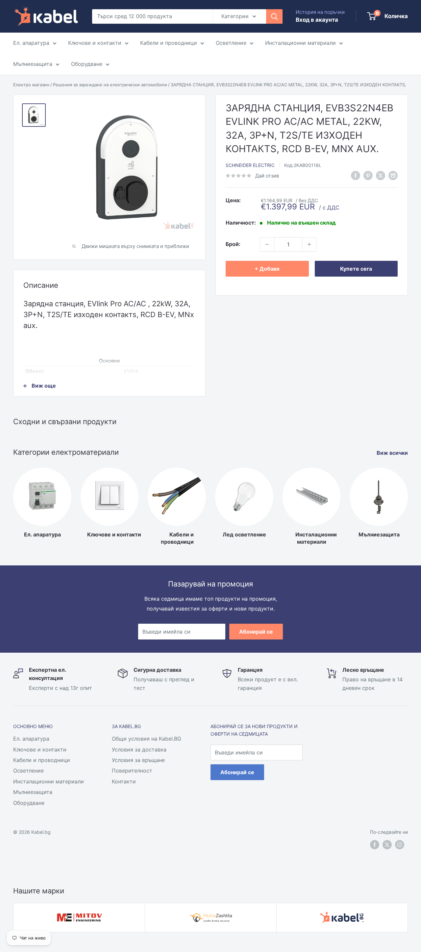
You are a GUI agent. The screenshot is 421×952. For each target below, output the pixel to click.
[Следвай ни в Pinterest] (368, 175)
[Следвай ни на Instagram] (399, 844)
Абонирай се (256, 631)
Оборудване (86, 64)
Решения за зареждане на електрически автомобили (110, 84)
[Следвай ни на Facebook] (374, 844)
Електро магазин (31, 84)
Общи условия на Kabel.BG (146, 738)
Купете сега (356, 268)
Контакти (124, 781)
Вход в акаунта (317, 19)
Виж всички (393, 452)
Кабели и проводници (168, 43)
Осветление (231, 43)
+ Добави (267, 268)
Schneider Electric (250, 165)
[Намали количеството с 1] (267, 244)
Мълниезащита (32, 64)
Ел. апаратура (31, 43)
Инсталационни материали (300, 43)
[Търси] (274, 16)
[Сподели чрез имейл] (393, 175)
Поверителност (132, 770)
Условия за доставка (139, 749)
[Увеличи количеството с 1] (309, 244)
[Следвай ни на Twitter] (387, 844)
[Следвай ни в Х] (380, 175)
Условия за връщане (138, 760)
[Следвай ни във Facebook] (355, 175)
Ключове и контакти (94, 43)
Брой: (233, 244)
